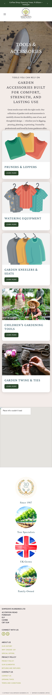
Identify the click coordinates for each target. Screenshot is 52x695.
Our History (7, 646)
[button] (5, 14)
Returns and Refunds (11, 668)
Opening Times (8, 679)
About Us (6, 642)
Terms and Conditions (11, 683)
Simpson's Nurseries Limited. (41, 693)
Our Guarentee (8, 664)
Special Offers (8, 653)
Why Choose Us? (9, 650)
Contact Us (7, 672)
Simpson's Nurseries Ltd (21, 693)
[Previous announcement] (4, 3)
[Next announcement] (47, 3)
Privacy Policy (9, 657)
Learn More (11, 173)
